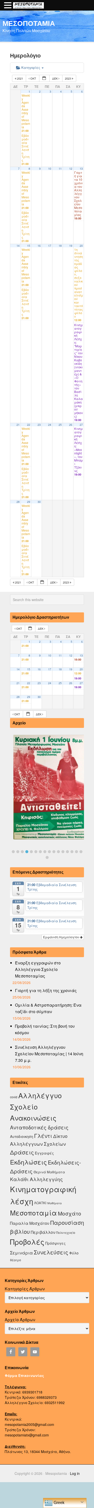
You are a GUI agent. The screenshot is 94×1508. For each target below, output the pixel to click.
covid (13, 1097)
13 (81, 168)
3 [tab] (22, 851)
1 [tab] (13, 851)
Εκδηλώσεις (28, 1161)
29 (28, 502)
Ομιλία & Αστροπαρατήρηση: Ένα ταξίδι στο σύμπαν (48, 1008)
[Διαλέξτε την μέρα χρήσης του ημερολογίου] (44, 78)
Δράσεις (22, 1152)
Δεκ (55, 78)
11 (60, 168)
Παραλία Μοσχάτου (29, 1223)
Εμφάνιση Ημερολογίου (61, 937)
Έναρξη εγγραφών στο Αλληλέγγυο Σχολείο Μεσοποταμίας (38, 969)
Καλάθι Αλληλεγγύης (36, 1179)
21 (18, 425)
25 (60, 425)
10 (49, 168)
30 (39, 502)
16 (39, 246)
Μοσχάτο (69, 1213)
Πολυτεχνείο (65, 1232)
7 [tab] (40, 851)
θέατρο (15, 1260)
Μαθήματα (54, 1203)
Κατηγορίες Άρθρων (25, 1289)
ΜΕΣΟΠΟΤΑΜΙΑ (29, 23)
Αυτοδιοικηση (21, 1136)
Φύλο (73, 1252)
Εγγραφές (44, 1152)
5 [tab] (31, 851)
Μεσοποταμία (33, 1212)
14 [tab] (71, 851)
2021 (20, 78)
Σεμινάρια (21, 1253)
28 (18, 502)
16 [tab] (80, 851)
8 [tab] (44, 851)
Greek (58, 1502)
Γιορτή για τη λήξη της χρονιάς (46, 990)
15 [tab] (76, 851)
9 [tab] (49, 851)
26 (70, 425)
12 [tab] (62, 851)
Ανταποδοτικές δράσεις (39, 1127)
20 (81, 246)
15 (28, 246)
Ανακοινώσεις (33, 1118)
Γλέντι (43, 1135)
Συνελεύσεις (51, 1252)
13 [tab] (67, 851)
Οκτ (33, 78)
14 (18, 246)
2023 (68, 78)
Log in (75, 1473)
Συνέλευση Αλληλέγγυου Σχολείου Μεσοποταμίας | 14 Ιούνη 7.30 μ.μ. (49, 1053)
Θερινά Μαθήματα (49, 1172)
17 (49, 246)
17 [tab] (47, 857)
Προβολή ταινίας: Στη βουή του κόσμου (45, 1029)
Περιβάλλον (43, 1232)
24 (49, 425)
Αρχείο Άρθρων (20, 1319)
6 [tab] (35, 851)
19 (70, 246)
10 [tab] (53, 851)
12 (70, 168)
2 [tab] (17, 851)
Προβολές (27, 1241)
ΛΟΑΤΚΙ (40, 1202)
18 (60, 246)
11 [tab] (58, 851)
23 (39, 425)
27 (81, 425)
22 (28, 425)
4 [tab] (26, 851)
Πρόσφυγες (55, 1243)
